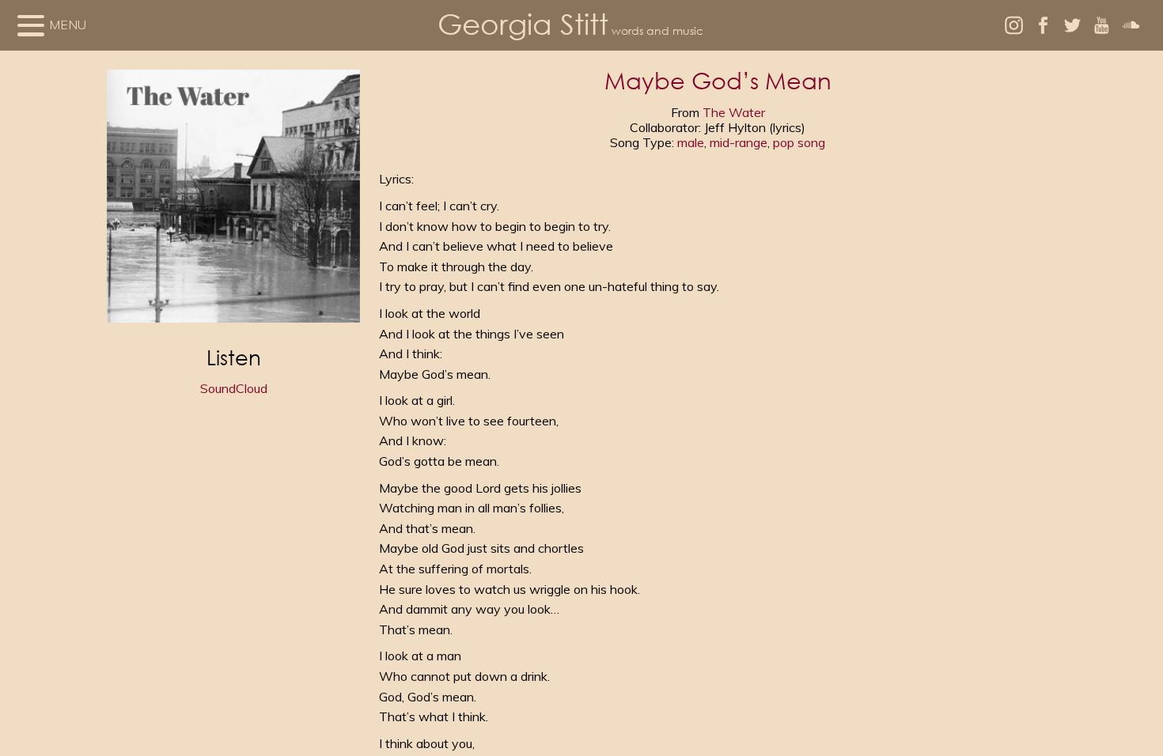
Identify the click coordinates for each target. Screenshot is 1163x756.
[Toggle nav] (30, 25)
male (690, 142)
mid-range (738, 142)
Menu (67, 24)
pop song (799, 142)
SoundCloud (233, 388)
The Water (734, 112)
